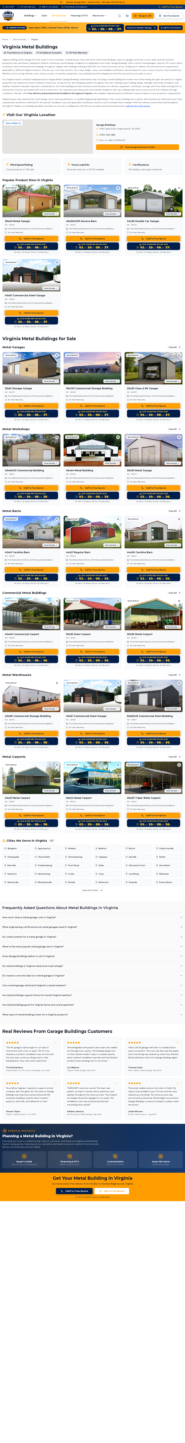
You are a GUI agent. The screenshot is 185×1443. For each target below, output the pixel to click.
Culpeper (103, 857)
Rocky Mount (165, 882)
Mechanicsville (45, 882)
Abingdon (12, 848)
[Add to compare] (57, 188)
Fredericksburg (45, 865)
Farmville (11, 865)
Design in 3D (145, 15)
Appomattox (44, 848)
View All (173, 347)
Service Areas (19, 39)
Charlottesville (166, 848)
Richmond (103, 882)
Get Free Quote (171, 15)
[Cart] (127, 16)
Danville (132, 857)
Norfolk (71, 882)
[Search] (119, 16)
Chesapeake (13, 857)
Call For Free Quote (172, 7)
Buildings (29, 15)
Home (5, 39)
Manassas (164, 873)
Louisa (71, 873)
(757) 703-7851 (107, 135)
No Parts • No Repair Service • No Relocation (31, 252)
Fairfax (162, 857)
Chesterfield (44, 857)
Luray (101, 873)
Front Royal (73, 865)
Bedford (102, 848)
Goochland (164, 865)
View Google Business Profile (140, 147)
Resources (98, 15)
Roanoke (133, 882)
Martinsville (12, 882)
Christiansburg (75, 857)
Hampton (12, 873)
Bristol (132, 848)
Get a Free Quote (114, 1191)
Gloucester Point (137, 865)
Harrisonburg (44, 873)
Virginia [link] (34, 39)
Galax (101, 865)
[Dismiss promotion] (182, 2)
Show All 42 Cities (90, 890)
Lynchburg (134, 873)
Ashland (72, 848)
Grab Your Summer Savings (139, 28)
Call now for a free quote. (138, 106)
